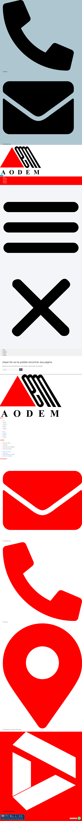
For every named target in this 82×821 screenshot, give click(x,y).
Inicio (4, 177)
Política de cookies (7, 451)
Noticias (4, 181)
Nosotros (5, 178)
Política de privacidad (7, 448)
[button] (41, 267)
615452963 (5, 71)
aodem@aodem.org (7, 144)
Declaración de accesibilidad (8, 446)
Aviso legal (5, 444)
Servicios (5, 180)
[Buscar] (20, 369)
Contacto (5, 182)
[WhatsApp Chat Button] (79, 818)
